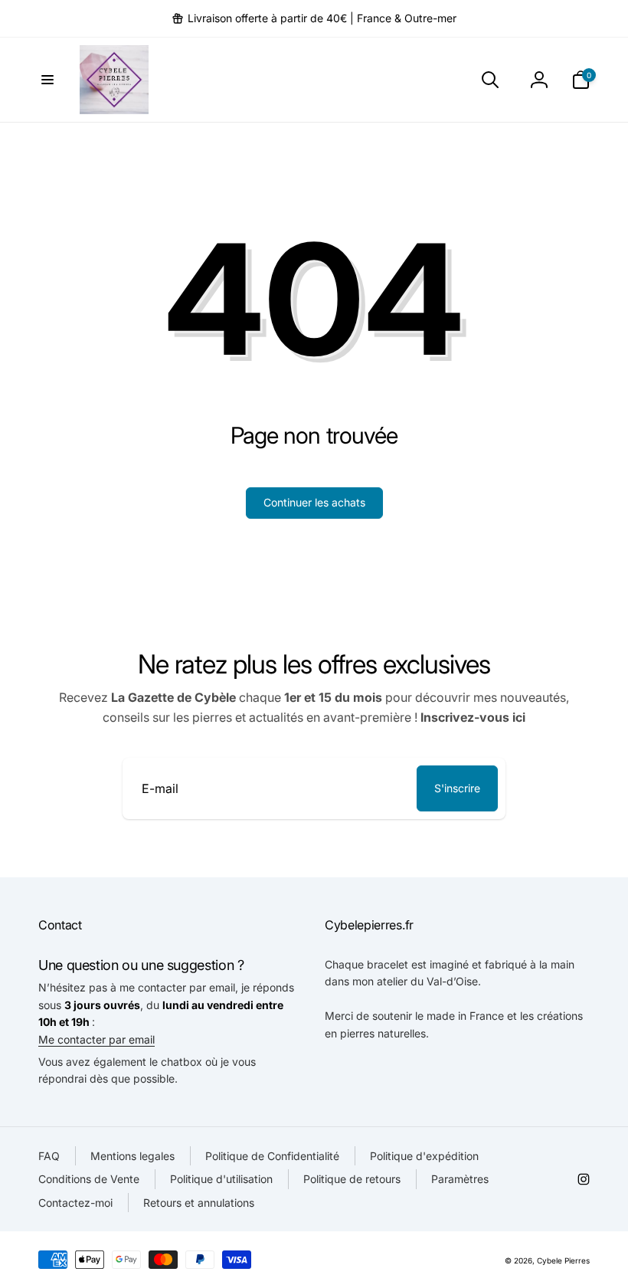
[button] (47, 80)
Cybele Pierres (563, 1260)
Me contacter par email (96, 1039)
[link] (314, 18)
